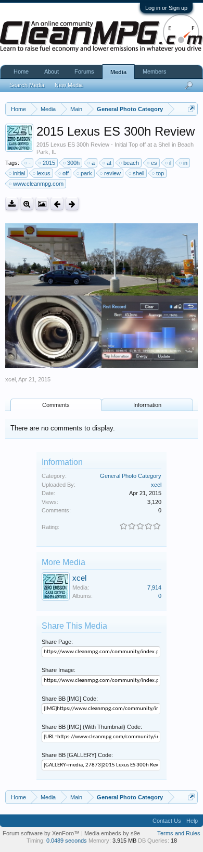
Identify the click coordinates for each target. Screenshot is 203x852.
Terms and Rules (178, 833)
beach (131, 163)
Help (192, 821)
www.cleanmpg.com (38, 184)
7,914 (154, 587)
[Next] (72, 203)
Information (147, 405)
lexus (43, 173)
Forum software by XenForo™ (42, 833)
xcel (10, 379)
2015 (49, 163)
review (112, 173)
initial (19, 173)
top (160, 173)
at (109, 163)
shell (138, 173)
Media (118, 72)
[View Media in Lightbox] (41, 203)
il (170, 163)
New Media (69, 85)
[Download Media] (11, 203)
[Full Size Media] (26, 203)
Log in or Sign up (166, 8)
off (65, 173)
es (154, 163)
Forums (84, 71)
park (86, 173)
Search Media (26, 85)
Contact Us (167, 821)
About (51, 71)
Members (155, 71)
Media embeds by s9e (112, 833)
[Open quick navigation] (191, 108)
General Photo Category (130, 476)
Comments (56, 405)
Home (21, 71)
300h (73, 163)
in (185, 163)
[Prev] (57, 203)
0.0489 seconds (66, 840)
